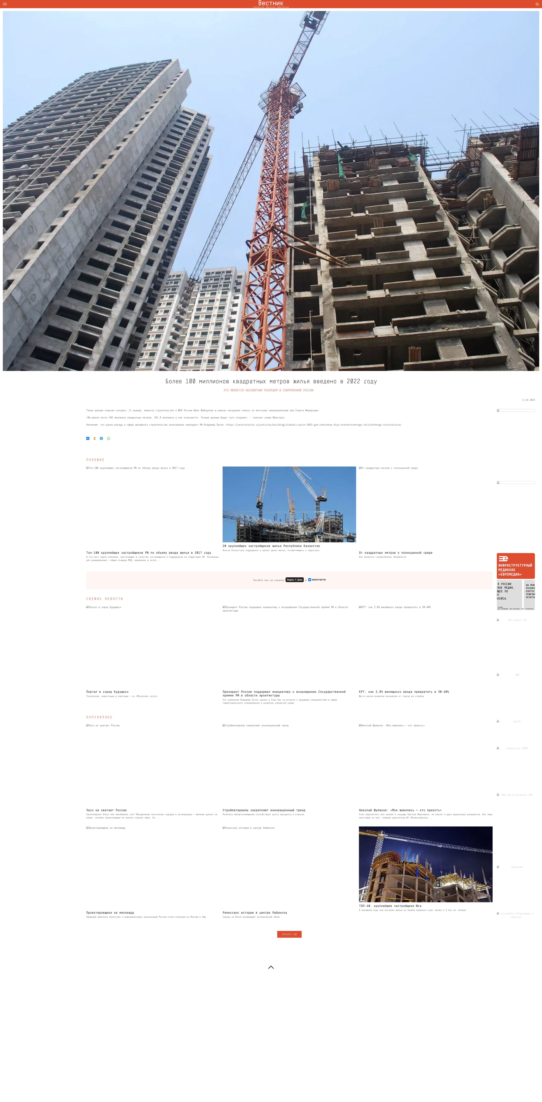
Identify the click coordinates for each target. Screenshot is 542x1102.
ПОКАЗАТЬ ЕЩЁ (289, 934)
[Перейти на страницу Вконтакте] (317, 580)
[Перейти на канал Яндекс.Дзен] (295, 580)
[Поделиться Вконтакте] (88, 438)
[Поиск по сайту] (537, 4)
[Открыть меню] (5, 4)
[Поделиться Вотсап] (108, 438)
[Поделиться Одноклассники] (94, 438)
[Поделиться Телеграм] (101, 438)
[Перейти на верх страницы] (271, 967)
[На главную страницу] (271, 4)
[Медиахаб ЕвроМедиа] (516, 581)
